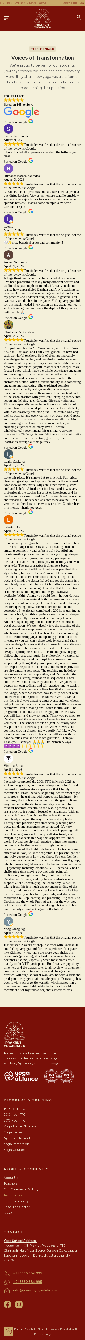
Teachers (10, 1184)
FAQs (8, 1213)
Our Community (16, 1201)
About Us (11, 1178)
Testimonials (13, 1195)
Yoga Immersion (16, 1144)
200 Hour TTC (15, 1115)
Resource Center (17, 1207)
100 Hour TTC (14, 1109)
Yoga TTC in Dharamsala (22, 1126)
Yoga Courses (15, 1150)
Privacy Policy (42, 1334)
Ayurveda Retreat (17, 1138)
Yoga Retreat (14, 1132)
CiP (77, 1329)
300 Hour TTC (15, 1121)
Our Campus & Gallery (21, 1189)
